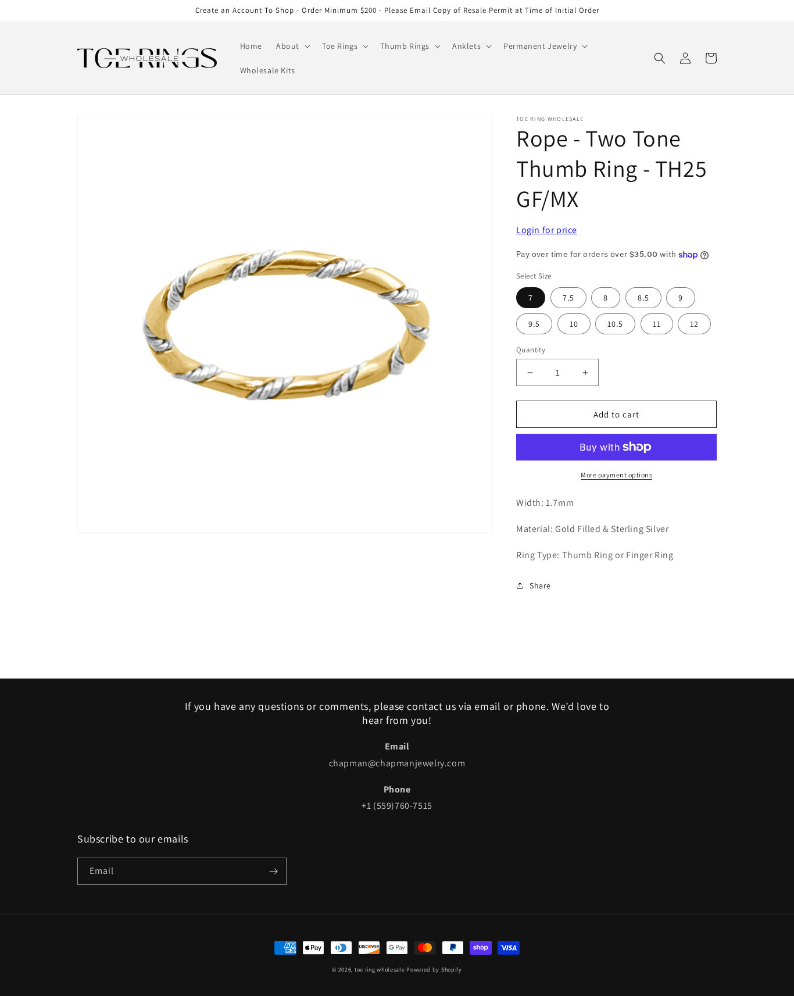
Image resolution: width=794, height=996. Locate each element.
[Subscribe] (273, 871)
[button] (292, 46)
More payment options (616, 474)
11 (657, 324)
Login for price (546, 230)
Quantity (530, 350)
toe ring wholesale (380, 969)
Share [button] (540, 585)
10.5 (615, 324)
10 (574, 324)
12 (694, 324)
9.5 (534, 324)
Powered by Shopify (434, 969)
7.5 (568, 297)
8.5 (643, 297)
